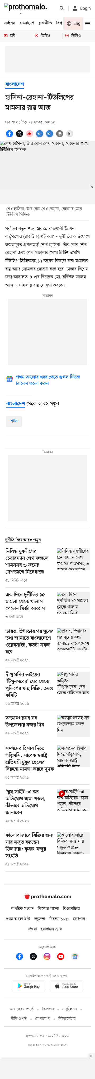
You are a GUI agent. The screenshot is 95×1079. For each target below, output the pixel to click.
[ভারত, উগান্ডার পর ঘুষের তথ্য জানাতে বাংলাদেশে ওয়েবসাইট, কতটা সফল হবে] (73, 645)
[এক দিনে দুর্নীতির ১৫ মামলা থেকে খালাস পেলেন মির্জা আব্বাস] (73, 606)
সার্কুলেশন (69, 1009)
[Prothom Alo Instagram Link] (49, 957)
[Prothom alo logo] (47, 898)
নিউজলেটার (67, 1018)
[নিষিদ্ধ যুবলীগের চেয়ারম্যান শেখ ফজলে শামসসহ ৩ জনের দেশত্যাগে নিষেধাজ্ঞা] (73, 565)
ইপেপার (79, 919)
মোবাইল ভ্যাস (51, 929)
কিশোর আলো (48, 909)
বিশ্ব (59, 23)
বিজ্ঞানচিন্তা (71, 909)
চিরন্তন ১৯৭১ (59, 919)
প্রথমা (32, 929)
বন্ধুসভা (39, 919)
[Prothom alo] (26, 8)
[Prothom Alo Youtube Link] (63, 957)
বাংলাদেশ (27, 23)
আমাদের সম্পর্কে (22, 1009)
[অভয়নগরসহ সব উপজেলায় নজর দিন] (73, 726)
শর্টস (14, 421)
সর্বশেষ (9, 23)
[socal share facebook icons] (10, 136)
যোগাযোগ (42, 1018)
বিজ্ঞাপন (48, 1009)
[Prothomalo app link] (28, 987)
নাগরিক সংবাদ (22, 909)
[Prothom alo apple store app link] (66, 987)
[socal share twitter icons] (20, 136)
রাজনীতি (45, 23)
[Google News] (75, 957)
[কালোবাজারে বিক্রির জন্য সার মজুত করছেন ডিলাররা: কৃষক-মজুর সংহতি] (73, 849)
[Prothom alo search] (62, 8)
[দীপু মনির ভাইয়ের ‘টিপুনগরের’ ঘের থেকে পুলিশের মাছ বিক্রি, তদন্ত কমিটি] (73, 689)
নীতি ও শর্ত (19, 1018)
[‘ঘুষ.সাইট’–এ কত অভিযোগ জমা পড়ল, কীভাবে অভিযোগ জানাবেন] (73, 806)
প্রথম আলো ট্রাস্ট (18, 919)
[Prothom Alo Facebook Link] (22, 957)
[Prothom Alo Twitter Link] (36, 957)
